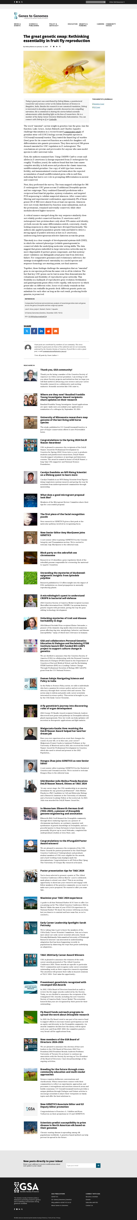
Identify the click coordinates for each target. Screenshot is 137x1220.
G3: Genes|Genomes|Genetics (61, 1199)
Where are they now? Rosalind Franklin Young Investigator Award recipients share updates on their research (62, 397)
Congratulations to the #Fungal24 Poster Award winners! (63, 842)
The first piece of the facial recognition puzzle (62, 515)
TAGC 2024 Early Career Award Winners (62, 954)
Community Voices (111, 25)
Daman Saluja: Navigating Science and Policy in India (62, 680)
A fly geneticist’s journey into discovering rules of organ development (64, 707)
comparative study (72, 131)
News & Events (17, 25)
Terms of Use (51, 1218)
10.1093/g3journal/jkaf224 (37, 317)
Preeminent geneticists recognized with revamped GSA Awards (63, 983)
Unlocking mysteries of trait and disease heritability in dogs (63, 619)
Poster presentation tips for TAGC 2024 (62, 870)
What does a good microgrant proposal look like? (62, 496)
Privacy (58, 1218)
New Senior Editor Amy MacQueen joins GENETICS (62, 534)
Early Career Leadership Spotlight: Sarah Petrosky (63, 924)
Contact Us (89, 1205)
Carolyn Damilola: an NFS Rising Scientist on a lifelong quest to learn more (63, 473)
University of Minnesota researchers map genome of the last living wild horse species (64, 420)
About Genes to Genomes (59, 1205)
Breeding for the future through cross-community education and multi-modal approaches (62, 1072)
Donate (88, 1199)
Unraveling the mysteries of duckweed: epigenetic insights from (62, 575)
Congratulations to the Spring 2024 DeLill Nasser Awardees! (63, 441)
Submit (98, 1165)
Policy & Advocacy (54, 25)
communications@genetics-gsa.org (54, 351)
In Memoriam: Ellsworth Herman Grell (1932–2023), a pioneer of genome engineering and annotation (61, 811)
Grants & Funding (83, 25)
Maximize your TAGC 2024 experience (61, 897)
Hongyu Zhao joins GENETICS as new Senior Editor (64, 762)
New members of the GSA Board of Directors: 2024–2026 (59, 1041)
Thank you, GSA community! (56, 369)
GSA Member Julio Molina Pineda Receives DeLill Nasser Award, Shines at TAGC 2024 (64, 782)
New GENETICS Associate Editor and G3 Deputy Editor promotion (62, 1105)
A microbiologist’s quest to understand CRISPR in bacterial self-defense (62, 597)
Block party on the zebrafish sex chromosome (58, 554)
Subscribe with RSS (92, 1202)
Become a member (92, 1197)
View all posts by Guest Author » (46, 355)
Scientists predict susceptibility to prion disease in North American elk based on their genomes (63, 1125)
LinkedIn (53, 119)
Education (72, 24)
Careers (100, 24)
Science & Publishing (34, 25)
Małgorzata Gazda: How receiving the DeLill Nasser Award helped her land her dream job (63, 731)
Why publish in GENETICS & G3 (61, 1202)
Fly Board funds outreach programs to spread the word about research (64, 1013)
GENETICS (54, 1197)
